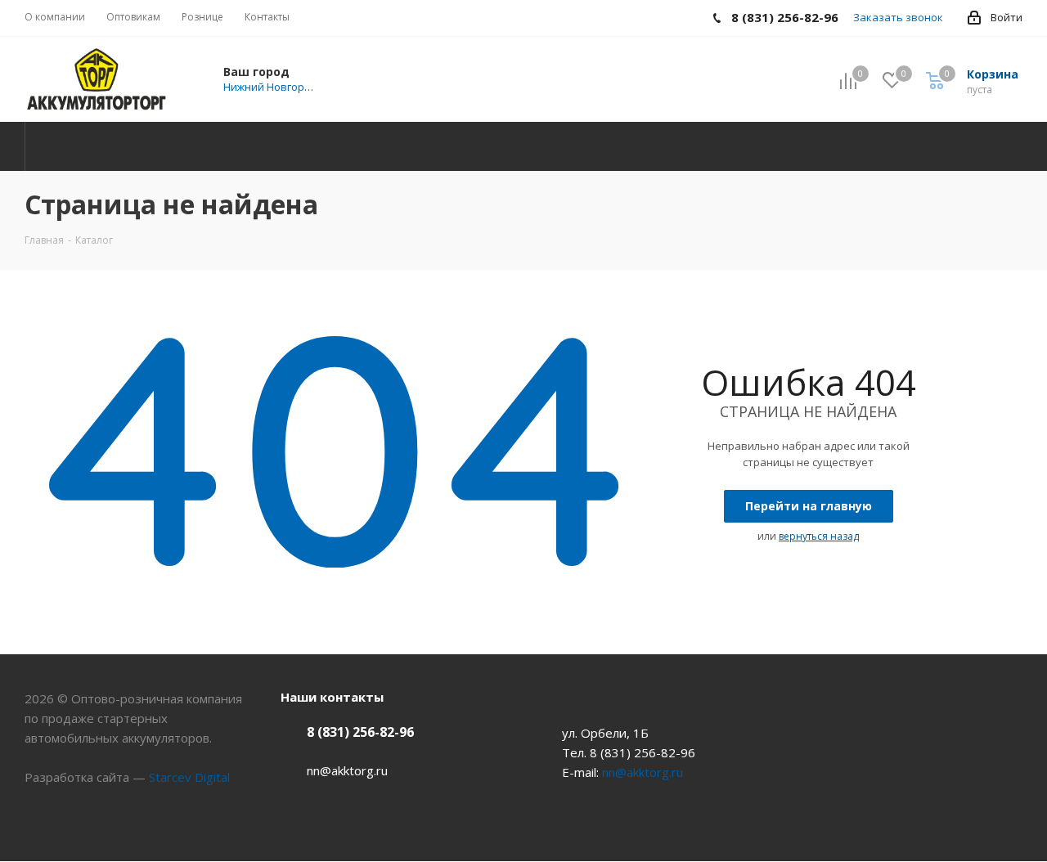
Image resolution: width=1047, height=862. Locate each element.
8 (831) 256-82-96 (360, 732)
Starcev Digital (189, 777)
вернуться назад (819, 536)
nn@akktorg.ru (347, 770)
